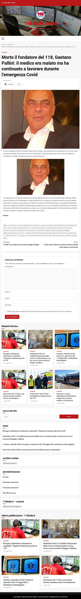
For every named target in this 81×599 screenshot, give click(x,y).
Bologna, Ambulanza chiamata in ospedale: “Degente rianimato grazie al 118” (14, 339)
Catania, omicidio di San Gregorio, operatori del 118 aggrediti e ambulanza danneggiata (67, 339)
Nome (7, 292)
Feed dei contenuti (10, 482)
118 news (4, 52)
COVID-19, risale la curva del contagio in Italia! (21, 243)
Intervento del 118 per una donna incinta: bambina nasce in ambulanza (14, 379)
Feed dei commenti (10, 487)
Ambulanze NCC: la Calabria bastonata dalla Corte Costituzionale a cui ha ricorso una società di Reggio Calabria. (40, 339)
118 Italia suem (40, 23)
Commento (9, 266)
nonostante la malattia (38, 228)
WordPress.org (9, 493)
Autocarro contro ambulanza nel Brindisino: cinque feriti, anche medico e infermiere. (67, 379)
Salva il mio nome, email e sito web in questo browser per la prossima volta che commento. (39, 311)
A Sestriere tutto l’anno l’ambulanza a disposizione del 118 (40, 379)
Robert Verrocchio (11, 235)
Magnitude (53, 597)
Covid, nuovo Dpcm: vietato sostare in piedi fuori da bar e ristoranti (61, 244)
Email (7, 298)
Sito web (8, 305)
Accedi (5, 477)
